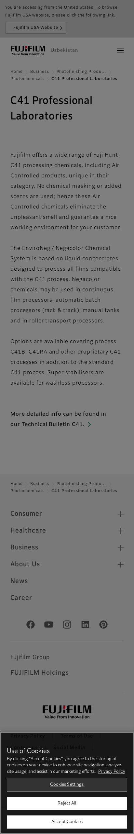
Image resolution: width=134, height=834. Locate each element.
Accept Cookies (67, 822)
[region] (67, 783)
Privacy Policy (111, 772)
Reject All (67, 803)
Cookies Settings (67, 785)
